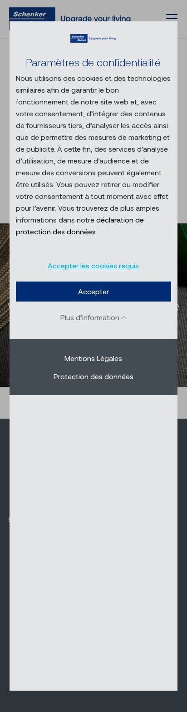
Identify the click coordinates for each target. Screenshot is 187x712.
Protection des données (93, 376)
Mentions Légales (93, 358)
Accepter (93, 291)
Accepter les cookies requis (93, 265)
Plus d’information (90, 317)
